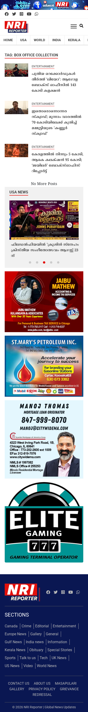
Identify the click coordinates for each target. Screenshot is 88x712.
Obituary (36, 650)
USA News (18, 192)
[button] (30, 262)
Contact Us (18, 683)
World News (47, 666)
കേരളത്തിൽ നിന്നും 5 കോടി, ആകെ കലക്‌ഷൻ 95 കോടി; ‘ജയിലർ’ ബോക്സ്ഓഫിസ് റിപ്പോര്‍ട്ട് (57, 163)
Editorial (42, 626)
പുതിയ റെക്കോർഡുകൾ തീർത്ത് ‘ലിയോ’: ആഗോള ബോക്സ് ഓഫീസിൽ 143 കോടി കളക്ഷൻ (55, 82)
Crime (26, 626)
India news (35, 642)
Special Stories (59, 650)
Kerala (74, 40)
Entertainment (43, 66)
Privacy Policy (42, 689)
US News (12, 666)
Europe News (15, 634)
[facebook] (7, 14)
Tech (44, 658)
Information (57, 642)
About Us (42, 683)
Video (28, 666)
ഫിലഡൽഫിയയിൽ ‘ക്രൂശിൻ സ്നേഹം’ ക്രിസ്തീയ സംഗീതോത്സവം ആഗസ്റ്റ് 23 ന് (43, 250)
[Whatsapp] (36, 14)
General (52, 634)
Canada (11, 626)
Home (8, 40)
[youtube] (29, 14)
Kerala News (15, 650)
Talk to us (27, 658)
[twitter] (14, 14)
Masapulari (66, 683)
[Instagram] (21, 14)
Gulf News (13, 642)
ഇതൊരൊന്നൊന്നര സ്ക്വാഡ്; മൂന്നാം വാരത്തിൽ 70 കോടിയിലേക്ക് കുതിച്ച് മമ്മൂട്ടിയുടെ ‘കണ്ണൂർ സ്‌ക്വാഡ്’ (56, 122)
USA (23, 40)
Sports (10, 658)
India (56, 40)
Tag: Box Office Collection (31, 55)
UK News (59, 658)
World (39, 40)
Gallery (36, 634)
